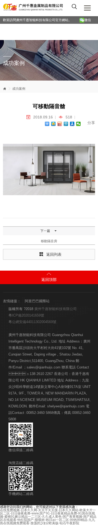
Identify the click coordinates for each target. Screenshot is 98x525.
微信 (88, 20)
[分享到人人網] (72, 124)
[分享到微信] (78, 124)
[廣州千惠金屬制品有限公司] (33, 8)
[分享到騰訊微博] (66, 124)
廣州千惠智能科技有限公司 (55, 309)
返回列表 (50, 254)
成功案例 (18, 89)
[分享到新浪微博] (59, 124)
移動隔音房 (49, 241)
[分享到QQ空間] (53, 124)
